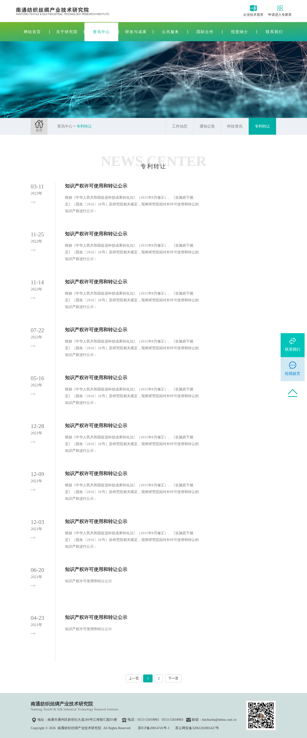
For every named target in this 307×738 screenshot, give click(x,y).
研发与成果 (136, 32)
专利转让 (84, 126)
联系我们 (274, 32)
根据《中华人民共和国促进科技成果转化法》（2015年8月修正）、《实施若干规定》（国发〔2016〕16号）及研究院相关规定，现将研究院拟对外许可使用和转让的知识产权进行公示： (132, 204)
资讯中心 (101, 32)
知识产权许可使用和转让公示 (96, 185)
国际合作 (205, 32)
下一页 (173, 678)
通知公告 (207, 126)
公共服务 (170, 32)
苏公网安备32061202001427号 (197, 728)
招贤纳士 (239, 32)
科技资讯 (234, 126)
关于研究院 (67, 32)
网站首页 (32, 32)
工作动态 (179, 126)
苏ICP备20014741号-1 (154, 728)
